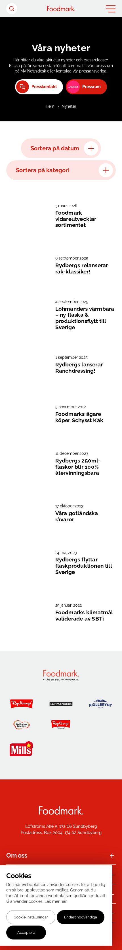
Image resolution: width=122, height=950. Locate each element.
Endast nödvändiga (80, 917)
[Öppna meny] (111, 9)
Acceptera (26, 932)
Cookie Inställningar (31, 917)
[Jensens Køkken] (100, 724)
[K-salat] (61, 748)
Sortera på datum (55, 148)
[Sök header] (11, 8)
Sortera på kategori (43, 170)
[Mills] (21, 748)
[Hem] (61, 8)
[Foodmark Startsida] (61, 810)
